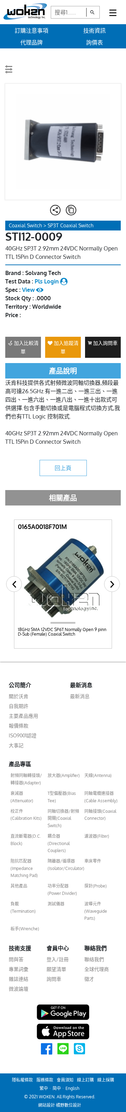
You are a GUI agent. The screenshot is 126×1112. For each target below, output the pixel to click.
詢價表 (94, 42)
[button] (14, 584)
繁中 (44, 1088)
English (72, 1088)
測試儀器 (56, 903)
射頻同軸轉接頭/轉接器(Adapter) (26, 779)
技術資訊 (94, 30)
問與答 (16, 959)
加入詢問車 (105, 343)
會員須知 (65, 1080)
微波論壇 (18, 989)
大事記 (16, 745)
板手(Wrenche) (24, 928)
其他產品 (18, 886)
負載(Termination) (23, 907)
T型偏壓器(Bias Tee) (62, 797)
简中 (56, 1088)
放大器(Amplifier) (64, 775)
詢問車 (54, 979)
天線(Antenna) (98, 775)
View (29, 289)
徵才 (89, 979)
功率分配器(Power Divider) (62, 889)
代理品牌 (31, 42)
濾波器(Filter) (96, 836)
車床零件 (92, 861)
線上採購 (105, 1080)
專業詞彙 (18, 969)
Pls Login (47, 281)
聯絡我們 (94, 959)
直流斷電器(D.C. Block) (25, 839)
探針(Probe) (95, 886)
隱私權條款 (22, 1080)
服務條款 (44, 1080)
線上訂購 (85, 1080)
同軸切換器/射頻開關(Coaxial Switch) (63, 818)
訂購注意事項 (31, 30)
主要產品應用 (23, 716)
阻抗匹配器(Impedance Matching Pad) (24, 868)
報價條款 (18, 726)
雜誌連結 (18, 979)
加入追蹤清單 (65, 347)
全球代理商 (96, 969)
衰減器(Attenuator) (21, 797)
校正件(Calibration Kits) (26, 815)
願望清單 (56, 969)
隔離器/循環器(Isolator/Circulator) (64, 864)
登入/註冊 (58, 959)
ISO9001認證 (22, 735)
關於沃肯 (18, 696)
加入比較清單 (25, 347)
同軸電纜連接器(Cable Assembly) (101, 797)
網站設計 (46, 1105)
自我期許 (18, 706)
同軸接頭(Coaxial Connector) (100, 815)
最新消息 (80, 696)
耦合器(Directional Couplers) (59, 843)
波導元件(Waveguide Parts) (95, 911)
